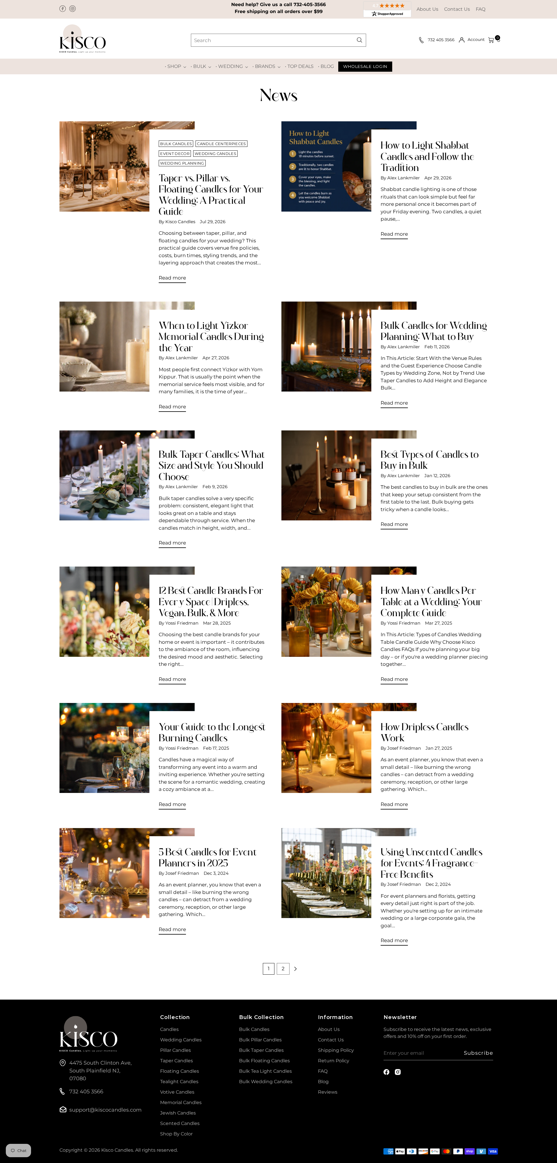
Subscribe (478, 1053)
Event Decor (174, 153)
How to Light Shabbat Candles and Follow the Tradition (427, 156)
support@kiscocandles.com (105, 1110)
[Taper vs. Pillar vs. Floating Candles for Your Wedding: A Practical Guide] (127, 204)
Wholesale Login (365, 66)
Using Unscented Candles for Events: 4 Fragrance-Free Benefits (431, 863)
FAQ (480, 9)
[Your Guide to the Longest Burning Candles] (127, 758)
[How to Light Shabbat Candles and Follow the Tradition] (349, 182)
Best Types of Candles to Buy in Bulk (430, 459)
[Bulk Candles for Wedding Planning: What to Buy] (349, 357)
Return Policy (333, 1060)
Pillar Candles (175, 1050)
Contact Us (457, 9)
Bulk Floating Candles (264, 1060)
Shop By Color (176, 1134)
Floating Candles (179, 1071)
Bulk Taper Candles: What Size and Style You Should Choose (212, 465)
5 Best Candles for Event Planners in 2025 (208, 857)
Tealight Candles (179, 1081)
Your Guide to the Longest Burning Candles (212, 732)
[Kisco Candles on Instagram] (73, 9)
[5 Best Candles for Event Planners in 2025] (127, 883)
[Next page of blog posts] (295, 969)
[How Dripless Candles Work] (349, 758)
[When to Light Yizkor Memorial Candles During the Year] (127, 359)
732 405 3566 (442, 39)
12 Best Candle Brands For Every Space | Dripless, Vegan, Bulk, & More (211, 602)
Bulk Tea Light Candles (265, 1071)
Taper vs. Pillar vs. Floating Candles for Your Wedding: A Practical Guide (211, 194)
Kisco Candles (117, 1150)
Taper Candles (176, 1060)
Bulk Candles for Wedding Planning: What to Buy (434, 331)
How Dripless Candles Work (425, 732)
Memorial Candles (181, 1102)
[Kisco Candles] (82, 38)
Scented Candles (180, 1123)
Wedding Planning (182, 163)
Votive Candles (177, 1092)
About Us (427, 9)
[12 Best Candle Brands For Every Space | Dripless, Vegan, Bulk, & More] (127, 628)
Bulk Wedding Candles (265, 1081)
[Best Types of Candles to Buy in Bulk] (349, 482)
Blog (323, 1081)
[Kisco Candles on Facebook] (63, 9)
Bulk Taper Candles (261, 1050)
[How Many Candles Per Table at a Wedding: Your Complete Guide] (349, 628)
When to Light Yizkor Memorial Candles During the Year (211, 337)
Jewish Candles (178, 1113)
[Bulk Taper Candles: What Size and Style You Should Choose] (127, 491)
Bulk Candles (176, 143)
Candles (169, 1029)
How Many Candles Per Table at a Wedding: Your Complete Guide (431, 602)
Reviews (327, 1092)
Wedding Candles (215, 153)
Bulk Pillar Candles (260, 1040)
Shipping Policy (336, 1050)
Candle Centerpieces (221, 143)
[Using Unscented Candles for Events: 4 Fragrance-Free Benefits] (349, 889)
